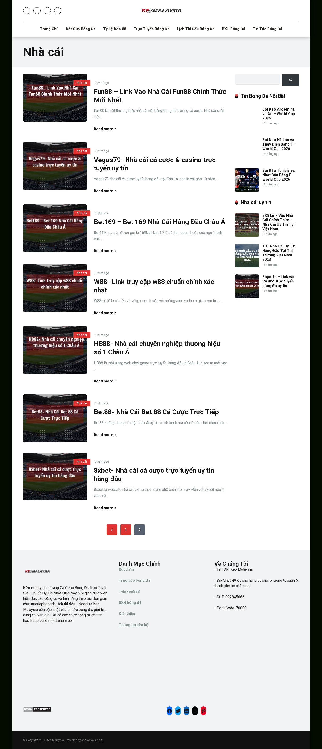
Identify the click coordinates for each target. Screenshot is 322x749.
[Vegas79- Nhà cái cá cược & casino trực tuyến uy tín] (55, 166)
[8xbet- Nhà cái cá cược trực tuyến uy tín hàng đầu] (55, 477)
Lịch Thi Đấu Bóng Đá (196, 29)
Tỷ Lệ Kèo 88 (114, 29)
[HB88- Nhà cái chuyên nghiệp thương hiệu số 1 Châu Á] (55, 350)
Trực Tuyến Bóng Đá (151, 29)
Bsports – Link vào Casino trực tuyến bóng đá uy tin (279, 281)
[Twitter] (37, 10)
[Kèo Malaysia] (161, 10)
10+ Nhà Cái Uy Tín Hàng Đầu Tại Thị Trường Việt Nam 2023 (278, 253)
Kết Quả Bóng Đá (81, 29)
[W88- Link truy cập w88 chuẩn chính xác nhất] (55, 288)
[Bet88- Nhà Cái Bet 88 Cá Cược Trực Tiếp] (55, 418)
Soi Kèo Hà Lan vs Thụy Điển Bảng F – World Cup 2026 (279, 144)
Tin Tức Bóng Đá (267, 29)
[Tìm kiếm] (290, 80)
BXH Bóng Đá (233, 29)
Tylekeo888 (129, 591)
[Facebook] (26, 10)
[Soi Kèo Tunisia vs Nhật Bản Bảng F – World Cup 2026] (247, 190)
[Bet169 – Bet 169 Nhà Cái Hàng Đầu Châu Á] (55, 228)
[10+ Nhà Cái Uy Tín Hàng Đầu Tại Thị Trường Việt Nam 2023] (247, 266)
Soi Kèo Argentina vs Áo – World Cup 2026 (278, 113)
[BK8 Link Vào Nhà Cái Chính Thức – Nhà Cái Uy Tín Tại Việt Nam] (247, 235)
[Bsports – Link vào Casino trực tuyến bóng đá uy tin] (247, 297)
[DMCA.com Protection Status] (37, 710)
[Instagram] (57, 10)
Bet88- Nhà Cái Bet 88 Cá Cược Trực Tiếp (156, 412)
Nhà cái (82, 83)
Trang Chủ (49, 29)
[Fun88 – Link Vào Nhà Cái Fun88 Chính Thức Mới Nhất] (55, 98)
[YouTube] (47, 10)
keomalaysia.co (92, 740)
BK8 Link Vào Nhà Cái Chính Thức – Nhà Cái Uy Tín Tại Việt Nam (278, 222)
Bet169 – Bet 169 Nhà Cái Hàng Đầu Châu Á (159, 222)
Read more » (105, 129)
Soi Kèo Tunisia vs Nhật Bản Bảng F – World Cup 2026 (278, 175)
